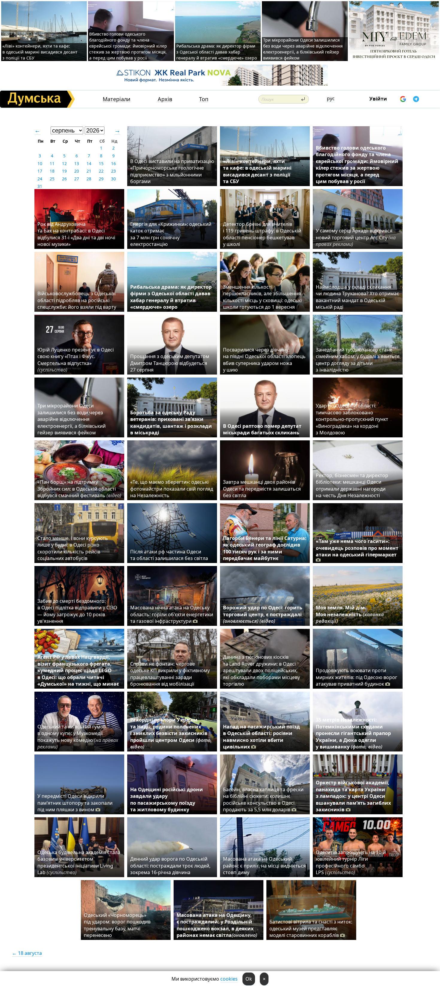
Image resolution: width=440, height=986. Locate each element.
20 (76, 171)
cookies (229, 979)
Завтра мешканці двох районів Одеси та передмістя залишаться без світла (262, 489)
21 (89, 171)
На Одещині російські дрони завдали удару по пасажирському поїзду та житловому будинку (166, 799)
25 (52, 179)
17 (39, 171)
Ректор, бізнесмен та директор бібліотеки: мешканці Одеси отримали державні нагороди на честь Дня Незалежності (352, 485)
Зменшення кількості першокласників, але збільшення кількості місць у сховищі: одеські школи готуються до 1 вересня (262, 297)
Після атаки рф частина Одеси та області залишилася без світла (169, 555)
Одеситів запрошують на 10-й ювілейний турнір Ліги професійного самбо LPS (351, 862)
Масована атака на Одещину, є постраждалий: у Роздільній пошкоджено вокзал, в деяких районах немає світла (217, 925)
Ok (248, 979)
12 (64, 163)
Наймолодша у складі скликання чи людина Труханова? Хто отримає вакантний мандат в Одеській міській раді (357, 297)
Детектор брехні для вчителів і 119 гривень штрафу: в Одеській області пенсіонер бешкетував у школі (262, 234)
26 (64, 179)
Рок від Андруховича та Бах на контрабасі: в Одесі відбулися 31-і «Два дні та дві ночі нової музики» (76, 234)
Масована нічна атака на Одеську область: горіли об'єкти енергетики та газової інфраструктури (171, 614)
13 (76, 163)
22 (101, 171)
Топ (203, 99)
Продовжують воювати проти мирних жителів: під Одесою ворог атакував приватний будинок (356, 677)
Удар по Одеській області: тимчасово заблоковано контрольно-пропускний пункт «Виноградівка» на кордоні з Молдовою (352, 419)
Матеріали (117, 99)
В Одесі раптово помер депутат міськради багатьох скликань (262, 429)
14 (89, 163)
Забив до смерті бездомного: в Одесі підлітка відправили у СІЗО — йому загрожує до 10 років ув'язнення (77, 611)
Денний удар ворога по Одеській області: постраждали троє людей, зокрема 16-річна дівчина (170, 866)
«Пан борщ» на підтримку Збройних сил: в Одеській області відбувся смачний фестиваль (79, 489)
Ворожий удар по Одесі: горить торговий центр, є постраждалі (262, 614)
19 (64, 171)
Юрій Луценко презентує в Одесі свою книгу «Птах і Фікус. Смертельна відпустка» (75, 359)
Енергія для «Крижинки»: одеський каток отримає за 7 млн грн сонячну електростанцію (170, 234)
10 (39, 163)
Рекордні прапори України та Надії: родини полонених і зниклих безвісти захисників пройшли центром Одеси (171, 733)
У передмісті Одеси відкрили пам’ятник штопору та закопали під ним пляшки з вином (75, 803)
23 (113, 171)
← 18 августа (27, 953)
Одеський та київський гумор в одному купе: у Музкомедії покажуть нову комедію (77, 736)
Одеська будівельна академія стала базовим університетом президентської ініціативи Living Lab (78, 862)
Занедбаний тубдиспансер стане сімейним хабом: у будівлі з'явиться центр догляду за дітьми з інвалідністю (358, 359)
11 (52, 163)
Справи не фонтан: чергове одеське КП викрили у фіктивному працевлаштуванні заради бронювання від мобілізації (170, 674)
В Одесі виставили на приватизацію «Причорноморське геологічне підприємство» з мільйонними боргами (172, 171)
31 (39, 186)
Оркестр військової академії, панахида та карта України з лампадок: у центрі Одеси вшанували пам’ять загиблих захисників (353, 796)
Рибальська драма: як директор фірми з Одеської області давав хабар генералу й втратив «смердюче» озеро (216, 52)
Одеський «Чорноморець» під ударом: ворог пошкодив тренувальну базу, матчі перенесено (117, 925)
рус (331, 98)
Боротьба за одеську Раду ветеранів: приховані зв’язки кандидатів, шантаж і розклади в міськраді (171, 422)
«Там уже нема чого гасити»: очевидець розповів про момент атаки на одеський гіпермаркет (357, 548)
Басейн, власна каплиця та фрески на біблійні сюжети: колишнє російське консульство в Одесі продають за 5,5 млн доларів (263, 799)
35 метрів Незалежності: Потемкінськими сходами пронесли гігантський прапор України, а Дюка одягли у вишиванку (353, 733)
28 (89, 179)
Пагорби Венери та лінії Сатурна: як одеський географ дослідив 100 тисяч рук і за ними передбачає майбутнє (265, 548)
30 (113, 179)
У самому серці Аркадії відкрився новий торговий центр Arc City (356, 237)
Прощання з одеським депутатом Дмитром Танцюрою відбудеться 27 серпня (169, 363)
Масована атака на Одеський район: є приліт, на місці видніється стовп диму (264, 866)
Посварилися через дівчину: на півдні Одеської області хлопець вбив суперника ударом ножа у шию (264, 359)
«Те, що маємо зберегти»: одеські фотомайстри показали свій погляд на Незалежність (171, 489)
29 (101, 179)
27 (76, 179)
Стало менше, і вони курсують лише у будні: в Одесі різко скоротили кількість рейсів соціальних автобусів (72, 548)
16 (113, 163)
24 (39, 179)
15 (101, 163)
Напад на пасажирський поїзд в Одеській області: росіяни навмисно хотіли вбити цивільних (261, 736)
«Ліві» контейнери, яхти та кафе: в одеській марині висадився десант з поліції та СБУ (40, 52)
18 (52, 171)
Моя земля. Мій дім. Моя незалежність (350, 614)
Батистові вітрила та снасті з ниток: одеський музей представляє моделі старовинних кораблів (310, 928)
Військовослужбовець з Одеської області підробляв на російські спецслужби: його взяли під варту (76, 300)
